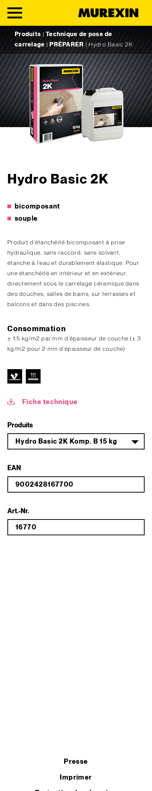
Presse (76, 761)
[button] (13, 777)
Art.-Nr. (18, 511)
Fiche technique (50, 402)
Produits (28, 34)
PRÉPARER (66, 45)
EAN (14, 468)
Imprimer (76, 777)
